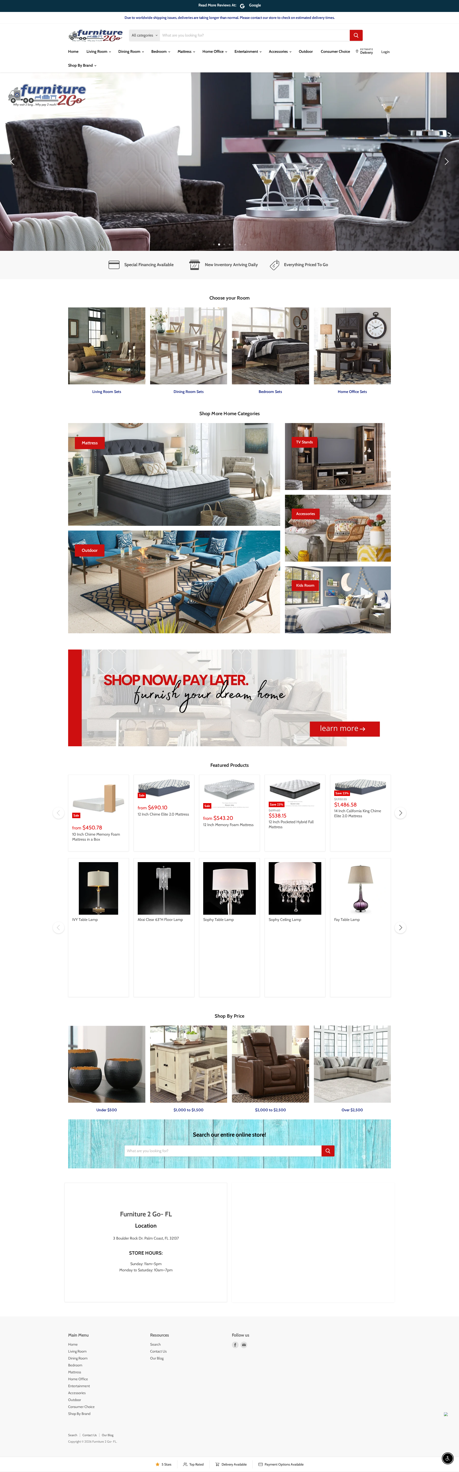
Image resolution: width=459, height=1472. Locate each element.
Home (73, 51)
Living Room (97, 51)
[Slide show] (229, 161)
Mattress (185, 51)
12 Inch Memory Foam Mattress (228, 824)
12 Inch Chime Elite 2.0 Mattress (163, 814)
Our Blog (157, 1358)
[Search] (356, 35)
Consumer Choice (335, 51)
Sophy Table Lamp (218, 919)
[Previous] (13, 161)
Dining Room (129, 51)
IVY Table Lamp (85, 919)
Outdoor (306, 51)
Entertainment (247, 51)
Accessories (279, 51)
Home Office (213, 51)
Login (385, 52)
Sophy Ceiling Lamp (285, 919)
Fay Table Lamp (347, 919)
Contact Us (158, 1351)
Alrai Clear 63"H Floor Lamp (160, 919)
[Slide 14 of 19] (229, 161)
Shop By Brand (81, 65)
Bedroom (159, 51)
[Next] (446, 161)
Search (155, 1344)
